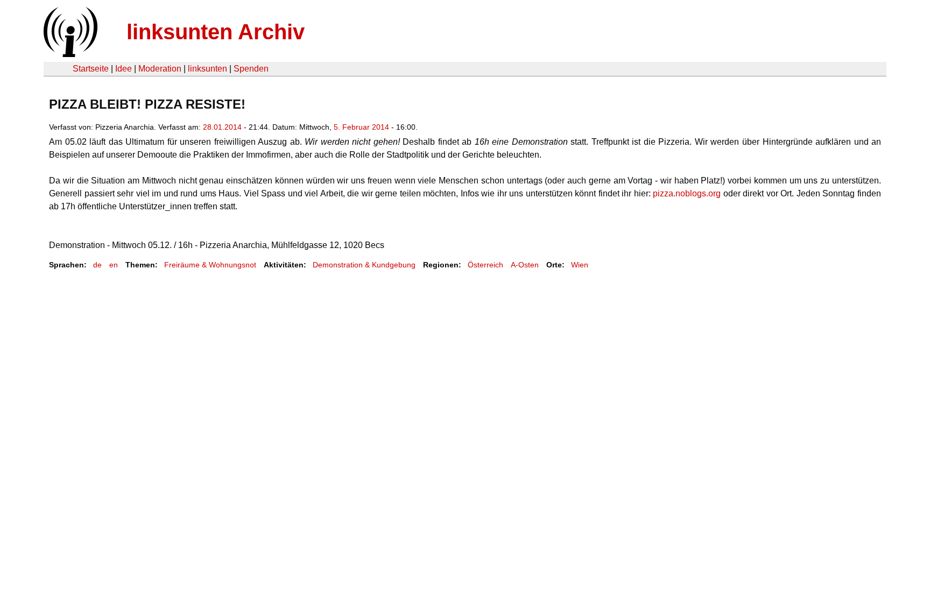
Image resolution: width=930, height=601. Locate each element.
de (97, 264)
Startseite (91, 68)
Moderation (159, 68)
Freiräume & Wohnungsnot (210, 264)
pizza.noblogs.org (687, 193)
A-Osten (525, 264)
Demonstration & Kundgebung (364, 264)
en (113, 264)
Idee (123, 68)
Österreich (485, 264)
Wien (579, 264)
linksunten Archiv (215, 32)
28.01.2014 (222, 127)
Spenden (251, 68)
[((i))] (69, 54)
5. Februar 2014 (361, 127)
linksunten (207, 68)
